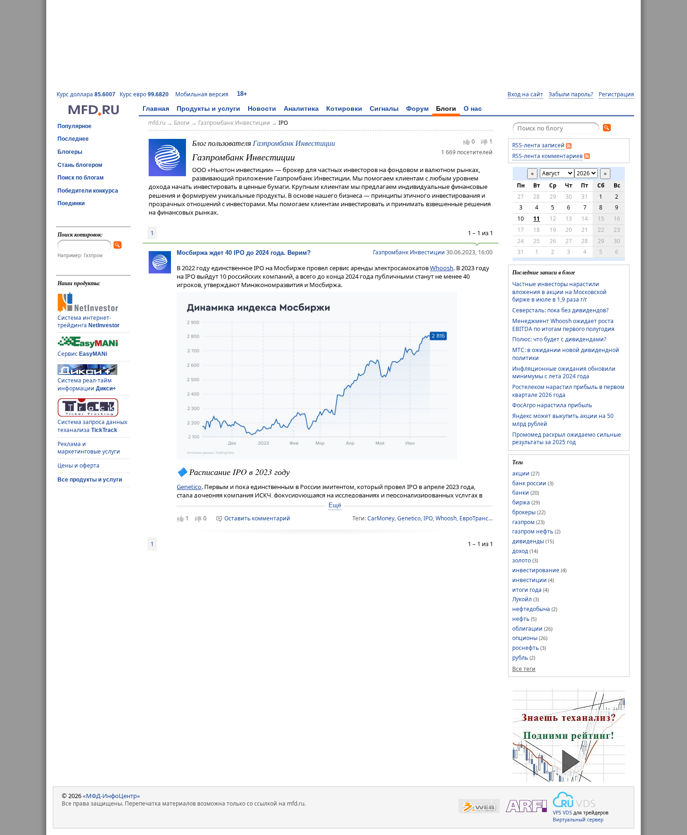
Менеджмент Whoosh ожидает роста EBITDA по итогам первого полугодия (563, 325)
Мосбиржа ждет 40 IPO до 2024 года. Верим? (244, 252)
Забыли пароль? (571, 94)
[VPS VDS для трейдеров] (574, 799)
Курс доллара (86, 94)
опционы (524, 638)
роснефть (525, 648)
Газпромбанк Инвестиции (234, 123)
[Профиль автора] (160, 271)
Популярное (74, 126)
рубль (520, 658)
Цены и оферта (78, 465)
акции (521, 473)
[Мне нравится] (466, 141)
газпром (523, 522)
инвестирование (535, 570)
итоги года (527, 590)
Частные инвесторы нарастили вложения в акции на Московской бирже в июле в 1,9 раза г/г (559, 291)
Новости (262, 108)
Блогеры (69, 152)
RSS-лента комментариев (547, 156)
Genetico (189, 486)
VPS (557, 812)
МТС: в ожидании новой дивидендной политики (565, 354)
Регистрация (616, 94)
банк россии (529, 483)
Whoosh (441, 268)
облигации (527, 629)
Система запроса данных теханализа (92, 426)
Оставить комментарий (257, 518)
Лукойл (522, 599)
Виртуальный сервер (578, 819)
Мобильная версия (202, 94)
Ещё (335, 505)
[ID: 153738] (167, 156)
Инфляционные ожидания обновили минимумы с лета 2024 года (563, 373)
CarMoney (380, 518)
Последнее (73, 139)
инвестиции (529, 580)
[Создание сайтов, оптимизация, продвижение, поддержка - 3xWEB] (479, 806)
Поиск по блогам (80, 177)
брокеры (524, 512)
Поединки (71, 203)
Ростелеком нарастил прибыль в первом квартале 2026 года (568, 391)
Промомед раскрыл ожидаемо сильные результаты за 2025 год (566, 438)
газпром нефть (532, 531)
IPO (283, 123)
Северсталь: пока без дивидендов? (560, 310)
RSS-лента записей (538, 145)
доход (520, 551)
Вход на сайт (525, 94)
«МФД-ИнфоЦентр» (111, 796)
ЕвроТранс (473, 518)
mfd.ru (156, 123)
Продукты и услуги (208, 108)
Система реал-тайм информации (86, 384)
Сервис (82, 354)
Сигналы (384, 108)
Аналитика (301, 108)
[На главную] (93, 113)
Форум (417, 108)
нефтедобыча (531, 609)
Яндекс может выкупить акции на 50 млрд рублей (563, 420)
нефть (521, 619)
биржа (521, 502)
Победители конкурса (87, 190)
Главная (156, 108)
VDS (567, 812)
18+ (242, 93)
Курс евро (144, 94)
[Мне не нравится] (484, 142)
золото (521, 560)
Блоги (446, 108)
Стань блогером (79, 165)
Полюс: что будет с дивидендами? (559, 339)
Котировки (344, 108)
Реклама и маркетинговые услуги (88, 448)
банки (520, 493)
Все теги (524, 669)
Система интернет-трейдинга (88, 322)
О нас (473, 108)
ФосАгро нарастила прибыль (552, 405)
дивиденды (528, 541)
